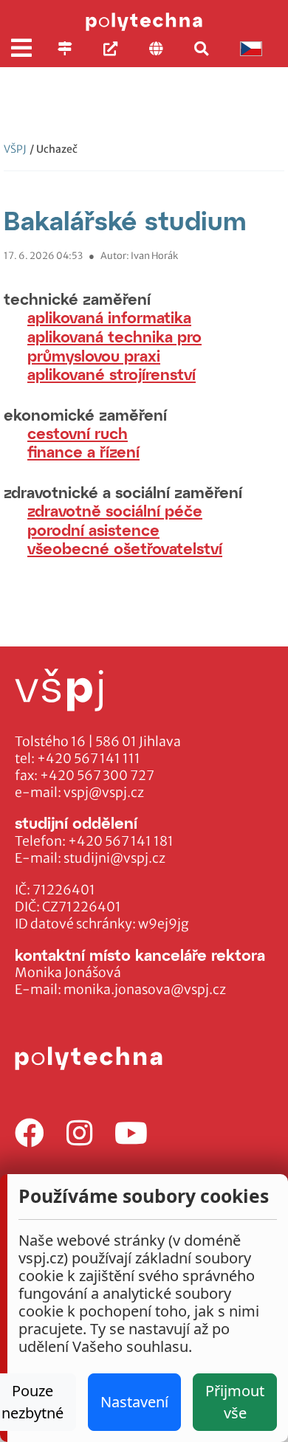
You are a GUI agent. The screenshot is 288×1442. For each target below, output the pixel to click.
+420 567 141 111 (88, 759)
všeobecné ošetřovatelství (124, 548)
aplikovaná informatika (109, 317)
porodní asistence (93, 529)
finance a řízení (83, 451)
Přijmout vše (234, 1402)
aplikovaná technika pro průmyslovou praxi (114, 346)
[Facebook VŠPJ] (29, 1134)
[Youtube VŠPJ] (131, 1134)
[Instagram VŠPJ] (79, 1134)
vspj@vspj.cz (104, 792)
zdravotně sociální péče (114, 510)
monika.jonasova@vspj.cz (145, 990)
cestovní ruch (77, 433)
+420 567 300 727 (97, 775)
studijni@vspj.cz (114, 858)
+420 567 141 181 (121, 841)
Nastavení (134, 1402)
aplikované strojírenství (111, 374)
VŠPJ (15, 149)
